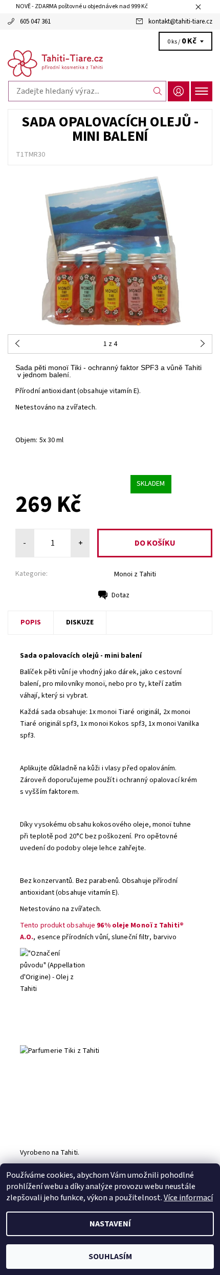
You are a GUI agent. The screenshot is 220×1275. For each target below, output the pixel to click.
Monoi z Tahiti (135, 574)
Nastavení (110, 1223)
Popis (30, 622)
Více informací (188, 1197)
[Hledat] (157, 91)
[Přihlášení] (178, 91)
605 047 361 (35, 21)
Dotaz (120, 595)
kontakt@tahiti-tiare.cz (180, 21)
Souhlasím (110, 1256)
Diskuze (80, 622)
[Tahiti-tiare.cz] (110, 63)
